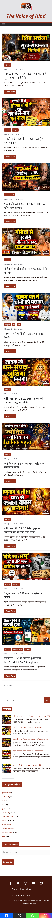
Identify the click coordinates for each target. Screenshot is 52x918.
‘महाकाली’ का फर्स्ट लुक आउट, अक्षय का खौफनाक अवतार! (25, 205)
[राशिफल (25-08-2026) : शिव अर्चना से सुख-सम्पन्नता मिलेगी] (26, 47)
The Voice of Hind (26, 16)
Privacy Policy (26, 889)
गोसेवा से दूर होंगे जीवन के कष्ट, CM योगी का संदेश (25, 270)
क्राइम (4, 801)
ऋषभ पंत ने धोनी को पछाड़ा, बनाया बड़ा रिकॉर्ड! (24, 335)
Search (47, 700)
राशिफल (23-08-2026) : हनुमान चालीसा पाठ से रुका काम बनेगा (22, 530)
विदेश (19, 325)
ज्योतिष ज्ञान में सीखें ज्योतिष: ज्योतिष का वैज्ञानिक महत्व (24, 465)
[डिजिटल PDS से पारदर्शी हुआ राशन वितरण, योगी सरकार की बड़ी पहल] (26, 631)
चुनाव (3, 808)
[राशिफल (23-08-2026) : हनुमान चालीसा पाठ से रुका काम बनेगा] (26, 501)
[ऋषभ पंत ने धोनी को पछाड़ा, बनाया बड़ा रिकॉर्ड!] (26, 307)
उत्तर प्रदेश (7, 130)
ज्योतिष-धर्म (7, 65)
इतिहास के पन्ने (16, 584)
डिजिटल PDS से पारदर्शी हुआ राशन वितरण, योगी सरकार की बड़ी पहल (22, 660)
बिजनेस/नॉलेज (6, 824)
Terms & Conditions (21, 895)
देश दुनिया (15, 130)
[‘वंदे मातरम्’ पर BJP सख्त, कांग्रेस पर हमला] (26, 566)
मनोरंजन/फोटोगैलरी (9, 195)
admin (22, 69)
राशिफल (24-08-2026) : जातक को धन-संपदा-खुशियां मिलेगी (23, 400)
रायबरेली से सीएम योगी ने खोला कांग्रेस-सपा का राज (24, 141)
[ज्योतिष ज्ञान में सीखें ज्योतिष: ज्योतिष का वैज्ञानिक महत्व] (26, 436)
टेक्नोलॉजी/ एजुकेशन (17, 649)
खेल (14, 325)
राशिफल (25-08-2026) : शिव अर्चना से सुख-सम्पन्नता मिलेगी (25, 76)
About (14, 889)
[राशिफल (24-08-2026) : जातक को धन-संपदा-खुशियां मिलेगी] (26, 372)
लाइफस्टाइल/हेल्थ (7, 832)
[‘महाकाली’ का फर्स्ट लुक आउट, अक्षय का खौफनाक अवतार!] (26, 177)
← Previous (7, 685)
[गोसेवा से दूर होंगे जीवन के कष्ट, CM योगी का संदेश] (26, 242)
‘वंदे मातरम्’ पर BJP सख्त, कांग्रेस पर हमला (23, 595)
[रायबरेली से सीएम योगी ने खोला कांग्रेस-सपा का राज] (26, 112)
